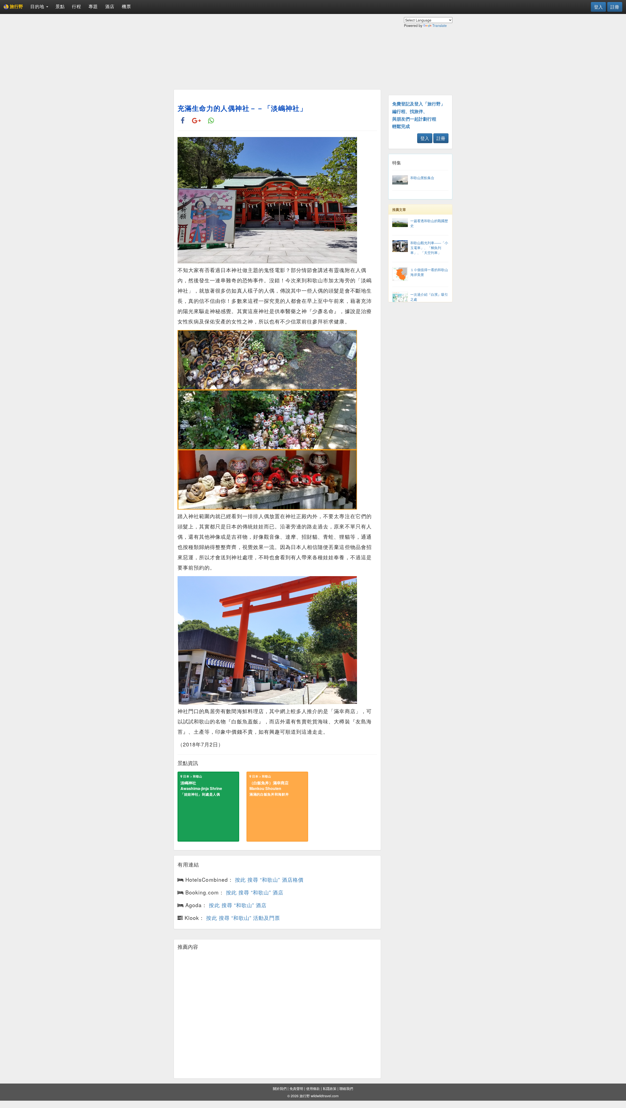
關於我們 (280, 1088)
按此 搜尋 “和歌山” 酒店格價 (269, 879)
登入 (598, 6)
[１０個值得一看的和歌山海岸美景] (420, 279)
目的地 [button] (38, 6)
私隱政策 (329, 1088)
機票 (126, 6)
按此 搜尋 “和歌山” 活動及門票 (243, 917)
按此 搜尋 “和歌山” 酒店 (255, 892)
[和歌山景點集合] (420, 183)
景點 (60, 6)
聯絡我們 (346, 1088)
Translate (439, 25)
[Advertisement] (277, 51)
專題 (93, 6)
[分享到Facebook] (183, 121)
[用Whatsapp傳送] (211, 121)
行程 (76, 6)
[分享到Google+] (196, 121)
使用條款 (313, 1088)
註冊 (614, 6)
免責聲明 (296, 1088)
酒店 (109, 6)
